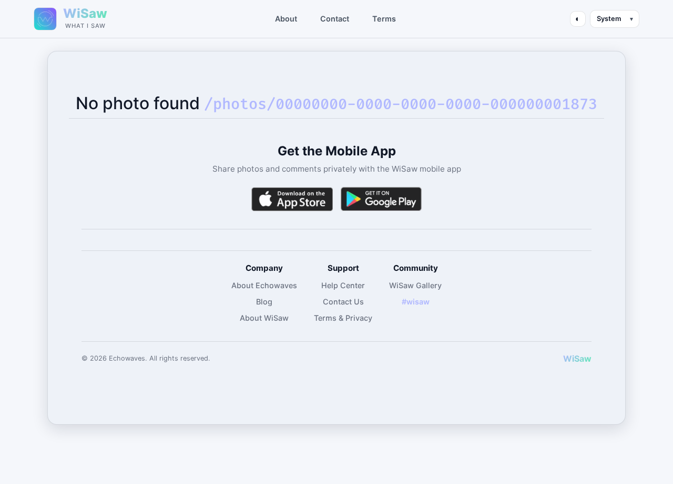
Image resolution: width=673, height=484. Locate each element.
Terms (384, 18)
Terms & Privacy (343, 317)
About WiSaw (264, 317)
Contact (334, 18)
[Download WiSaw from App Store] (292, 199)
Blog (264, 301)
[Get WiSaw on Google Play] (381, 199)
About (286, 18)
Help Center (343, 285)
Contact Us (343, 301)
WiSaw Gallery (415, 285)
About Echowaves (264, 285)
